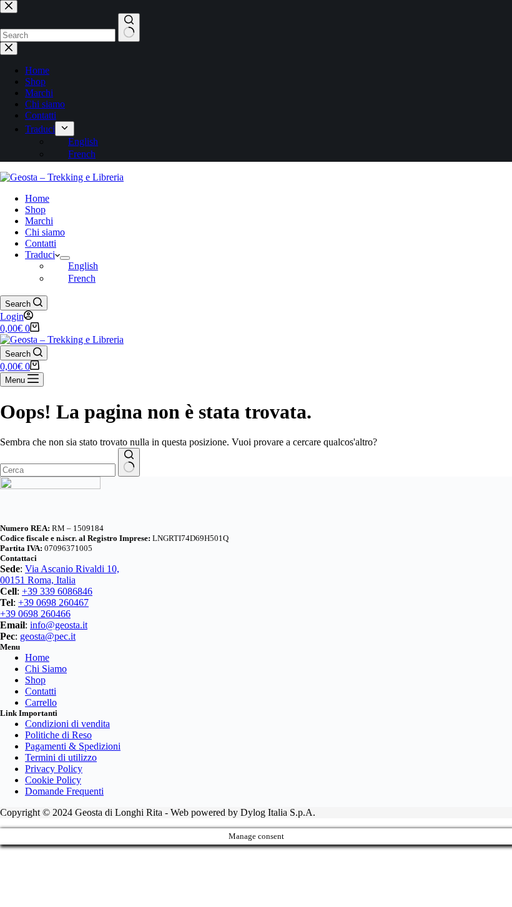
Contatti (40, 243)
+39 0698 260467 (53, 602)
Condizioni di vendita (67, 723)
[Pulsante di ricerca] (129, 462)
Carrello (41, 702)
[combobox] (58, 470)
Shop (35, 209)
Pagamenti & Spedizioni (73, 746)
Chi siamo (45, 232)
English (83, 265)
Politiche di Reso (58, 735)
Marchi (39, 221)
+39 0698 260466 (35, 613)
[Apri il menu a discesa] (65, 258)
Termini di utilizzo (61, 757)
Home (37, 198)
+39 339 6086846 (57, 591)
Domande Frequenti (64, 791)
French (82, 278)
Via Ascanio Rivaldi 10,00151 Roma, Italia (59, 574)
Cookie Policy (53, 780)
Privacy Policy (53, 768)
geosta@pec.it (48, 636)
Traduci (40, 254)
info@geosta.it (58, 625)
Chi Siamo (46, 668)
